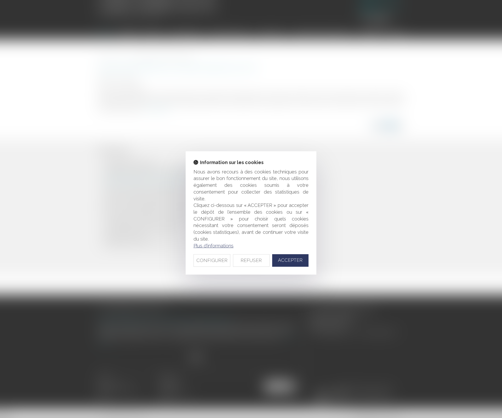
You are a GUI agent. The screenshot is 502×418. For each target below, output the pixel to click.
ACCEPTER (290, 260)
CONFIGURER (211, 260)
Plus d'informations (213, 245)
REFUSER (251, 260)
